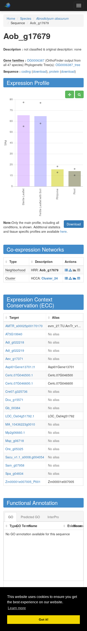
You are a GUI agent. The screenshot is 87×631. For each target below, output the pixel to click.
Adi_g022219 (14, 350)
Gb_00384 (12, 408)
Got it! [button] (43, 619)
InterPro (53, 517)
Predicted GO (30, 517)
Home (11, 18)
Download (74, 224)
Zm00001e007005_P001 (23, 481)
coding (26, 71)
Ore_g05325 (14, 449)
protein (54, 71)
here (63, 231)
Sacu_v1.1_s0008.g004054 (24, 457)
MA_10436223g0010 (20, 424)
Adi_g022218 (14, 342)
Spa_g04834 (14, 473)
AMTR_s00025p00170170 (24, 326)
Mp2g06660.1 (15, 432)
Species (25, 18)
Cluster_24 (49, 278)
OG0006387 (35, 60)
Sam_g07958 (14, 465)
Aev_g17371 (14, 358)
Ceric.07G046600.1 (19, 383)
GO (10, 517)
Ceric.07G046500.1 (19, 375)
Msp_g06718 (14, 440)
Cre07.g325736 (16, 391)
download (39, 71)
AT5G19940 (13, 334)
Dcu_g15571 (14, 399)
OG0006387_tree (68, 65)
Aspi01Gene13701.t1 (20, 367)
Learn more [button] (17, 608)
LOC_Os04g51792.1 (19, 416)
